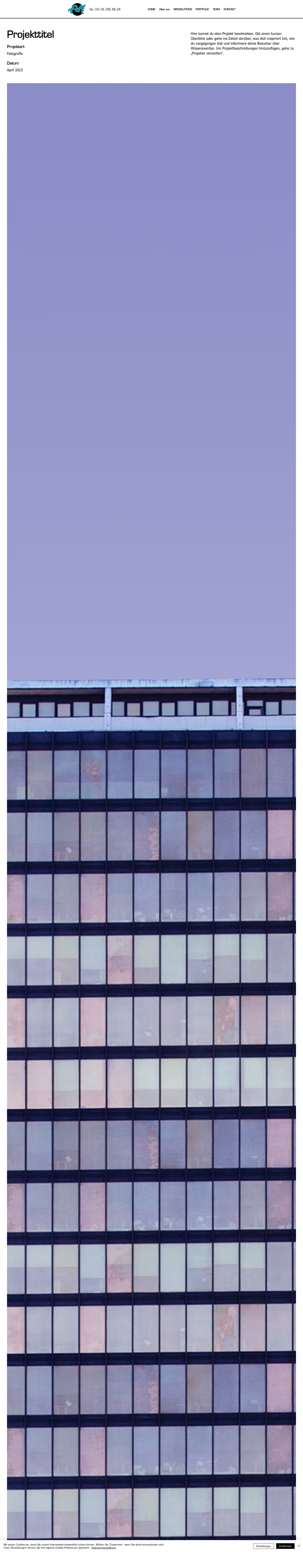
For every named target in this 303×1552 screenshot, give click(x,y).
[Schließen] (299, 1546)
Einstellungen (263, 1546)
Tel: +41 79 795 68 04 (104, 9)
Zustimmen (285, 1546)
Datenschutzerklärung (104, 1547)
